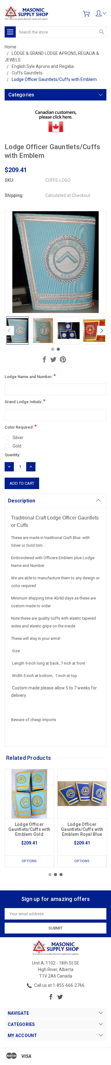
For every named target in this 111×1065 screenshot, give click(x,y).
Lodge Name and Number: (30, 376)
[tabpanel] (17, 331)
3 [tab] (61, 874)
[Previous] (9, 330)
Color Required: (21, 427)
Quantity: (12, 454)
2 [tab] (58, 349)
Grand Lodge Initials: (25, 401)
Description (21, 501)
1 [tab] (52, 349)
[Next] (101, 330)
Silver (18, 437)
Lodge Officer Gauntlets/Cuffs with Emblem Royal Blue (82, 829)
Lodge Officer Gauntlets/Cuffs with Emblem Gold (29, 829)
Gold (17, 445)
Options (29, 861)
